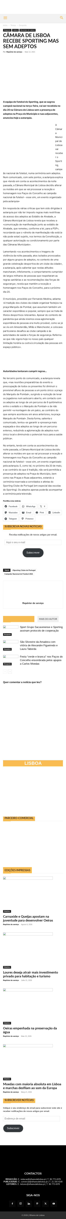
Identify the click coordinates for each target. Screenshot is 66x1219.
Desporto (23, 25)
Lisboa (15, 30)
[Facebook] (12, 1204)
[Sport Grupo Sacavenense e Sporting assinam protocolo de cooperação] (10, 630)
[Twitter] (45, 1204)
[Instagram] (20, 1204)
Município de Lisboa (27, 30)
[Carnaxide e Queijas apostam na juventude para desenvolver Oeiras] (33, 895)
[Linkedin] (29, 1204)
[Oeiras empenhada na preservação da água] (33, 1006)
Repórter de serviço (14, 52)
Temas (13, 25)
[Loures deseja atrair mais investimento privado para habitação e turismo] (33, 950)
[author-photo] (33, 598)
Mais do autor (48, 619)
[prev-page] (5, 672)
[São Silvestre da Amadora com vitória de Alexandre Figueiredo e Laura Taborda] (10, 645)
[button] (5, 18)
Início (5, 25)
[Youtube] (54, 1204)
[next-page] (10, 672)
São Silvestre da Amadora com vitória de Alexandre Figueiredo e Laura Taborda (39, 645)
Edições (7, 911)
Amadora (7, 649)
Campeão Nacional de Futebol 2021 (18, 574)
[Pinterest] (37, 1204)
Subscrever (33, 552)
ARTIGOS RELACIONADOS (19, 619)
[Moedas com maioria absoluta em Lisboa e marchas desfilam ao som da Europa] (33, 1062)
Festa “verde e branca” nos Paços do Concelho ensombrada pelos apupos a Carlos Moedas (41, 660)
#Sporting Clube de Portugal (23, 570)
